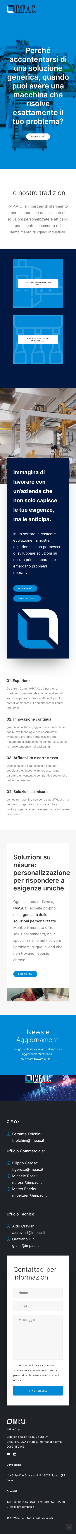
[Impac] (21, 9)
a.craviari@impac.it (28, 1232)
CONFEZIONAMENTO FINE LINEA (38, 283)
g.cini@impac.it (25, 1245)
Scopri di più (38, 136)
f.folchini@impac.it (28, 1140)
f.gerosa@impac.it (27, 1169)
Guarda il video (27, 598)
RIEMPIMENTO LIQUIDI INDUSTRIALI (38, 339)
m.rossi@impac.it (27, 1182)
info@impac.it (25, 1507)
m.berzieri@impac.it (29, 1195)
